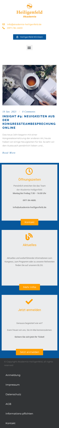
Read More (9, 153)
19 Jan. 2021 (9, 111)
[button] (29, 47)
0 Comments (28, 111)
